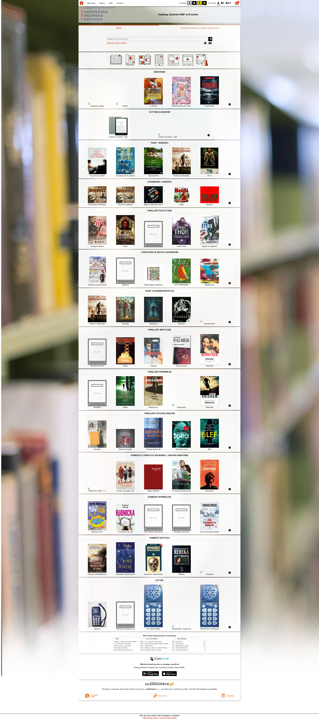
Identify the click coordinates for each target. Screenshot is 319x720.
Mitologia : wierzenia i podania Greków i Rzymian (128, 641)
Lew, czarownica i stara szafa (122, 643)
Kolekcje (124, 43)
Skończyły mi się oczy (182, 650)
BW (194, 3)
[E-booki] (159, 66)
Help (111, 3)
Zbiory (119, 28)
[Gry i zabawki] (202, 66)
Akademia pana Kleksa (120, 647)
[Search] (210, 39)
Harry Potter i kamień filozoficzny (123, 650)
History (102, 3)
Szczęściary (179, 641)
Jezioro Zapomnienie (182, 647)
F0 (218, 3)
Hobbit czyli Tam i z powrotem (122, 645)
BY (204, 3)
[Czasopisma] (130, 66)
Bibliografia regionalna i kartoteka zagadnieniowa (200, 28)
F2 (228, 3)
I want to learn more (150, 718)
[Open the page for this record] (98, 104)
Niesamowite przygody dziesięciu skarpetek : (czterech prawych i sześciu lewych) (168, 643)
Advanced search (113, 43)
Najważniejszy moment (182, 645)
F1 (222, 3)
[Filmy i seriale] (188, 66)
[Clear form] (205, 43)
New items (91, 3)
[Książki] (116, 66)
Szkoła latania (149, 645)
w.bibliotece (152, 689)
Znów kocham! (180, 643)
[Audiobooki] (174, 66)
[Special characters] (210, 43)
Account (120, 3)
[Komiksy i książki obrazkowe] (145, 66)
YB (199, 3)
